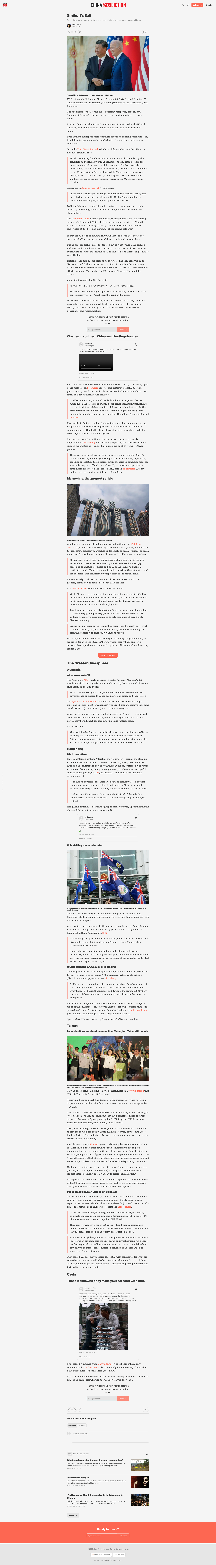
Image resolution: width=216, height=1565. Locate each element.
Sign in (209, 5)
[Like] (69, 32)
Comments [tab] (72, 1426)
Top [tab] (69, 1454)
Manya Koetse (104, 1363)
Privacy (106, 1549)
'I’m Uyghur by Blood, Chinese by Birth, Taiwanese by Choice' (95, 1496)
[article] (108, 1465)
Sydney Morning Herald (84, 701)
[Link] (64, 336)
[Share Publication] (188, 5)
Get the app (119, 1555)
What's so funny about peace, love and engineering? (95, 1460)
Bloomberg (92, 387)
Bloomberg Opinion (137, 1010)
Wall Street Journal (87, 149)
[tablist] (77, 1425)
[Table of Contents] (2, 782)
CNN (104, 932)
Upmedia (95, 1144)
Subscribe (197, 5)
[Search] (183, 5)
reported (74, 417)
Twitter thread (79, 588)
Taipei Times (124, 1206)
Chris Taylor (76, 24)
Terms (112, 1549)
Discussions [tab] (84, 1454)
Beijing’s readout (90, 187)
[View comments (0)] (74, 32)
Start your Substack (102, 1555)
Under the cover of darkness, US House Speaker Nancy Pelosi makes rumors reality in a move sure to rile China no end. (96, 1482)
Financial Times (80, 218)
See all (71, 1515)
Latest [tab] (75, 1454)
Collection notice (122, 1549)
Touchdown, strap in (78, 1477)
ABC (86, 679)
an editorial (129, 468)
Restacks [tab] (82, 1426)
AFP (96, 772)
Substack (96, 1560)
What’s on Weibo (91, 1367)
